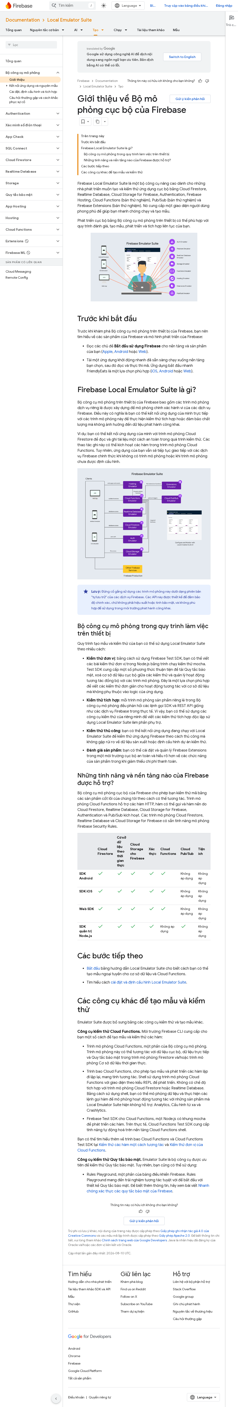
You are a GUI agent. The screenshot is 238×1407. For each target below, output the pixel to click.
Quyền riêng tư (100, 1397)
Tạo (95, 30)
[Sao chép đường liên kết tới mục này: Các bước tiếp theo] (147, 956)
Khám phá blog (132, 1282)
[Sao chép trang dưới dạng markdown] (97, 122)
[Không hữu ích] (207, 80)
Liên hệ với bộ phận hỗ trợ (191, 1282)
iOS (154, 371)
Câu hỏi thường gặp (187, 1319)
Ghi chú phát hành (186, 1304)
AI (75, 30)
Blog (153, 5)
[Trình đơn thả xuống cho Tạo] (103, 29)
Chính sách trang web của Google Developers (134, 1240)
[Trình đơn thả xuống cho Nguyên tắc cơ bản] (64, 29)
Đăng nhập (224, 5)
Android (121, 351)
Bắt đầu (93, 968)
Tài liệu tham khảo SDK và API (89, 1289)
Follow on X (129, 1296)
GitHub (73, 1311)
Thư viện (74, 1304)
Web (142, 351)
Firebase (83, 81)
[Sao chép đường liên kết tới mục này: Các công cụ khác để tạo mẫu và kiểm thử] (94, 1010)
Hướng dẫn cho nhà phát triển (90, 1282)
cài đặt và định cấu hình (148, 982)
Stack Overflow (184, 1289)
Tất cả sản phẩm (79, 1378)
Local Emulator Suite (69, 20)
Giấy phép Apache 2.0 (174, 1236)
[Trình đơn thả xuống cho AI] (83, 29)
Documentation (23, 20)
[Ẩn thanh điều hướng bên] (56, 1398)
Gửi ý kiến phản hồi (190, 99)
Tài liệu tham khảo (151, 30)
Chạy (118, 30)
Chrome (74, 1356)
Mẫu (176, 30)
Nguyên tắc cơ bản (44, 30)
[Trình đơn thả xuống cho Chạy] (127, 29)
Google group (183, 1296)
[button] (27, 73)
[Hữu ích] (200, 80)
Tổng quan (14, 30)
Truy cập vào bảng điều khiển (186, 5)
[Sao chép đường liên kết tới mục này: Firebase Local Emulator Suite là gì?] (200, 390)
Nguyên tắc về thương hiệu (192, 1311)
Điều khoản (76, 1397)
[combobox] (72, 5)
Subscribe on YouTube (136, 1304)
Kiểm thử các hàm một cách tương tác (131, 1144)
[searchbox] (31, 44)
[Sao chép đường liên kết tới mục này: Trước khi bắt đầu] (141, 319)
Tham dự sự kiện (132, 1311)
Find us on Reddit (133, 1289)
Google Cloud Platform (85, 1371)
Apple (107, 351)
